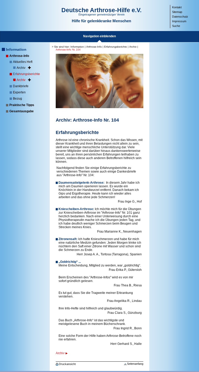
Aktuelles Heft (22, 62)
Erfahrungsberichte (26, 74)
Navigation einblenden (99, 36)
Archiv (21, 68)
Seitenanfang (135, 363)
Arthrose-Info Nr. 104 (68, 49)
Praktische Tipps (21, 105)
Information (16, 49)
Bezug (17, 98)
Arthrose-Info (19, 56)
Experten (19, 92)
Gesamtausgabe (21, 111)
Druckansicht (67, 364)
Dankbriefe (21, 86)
